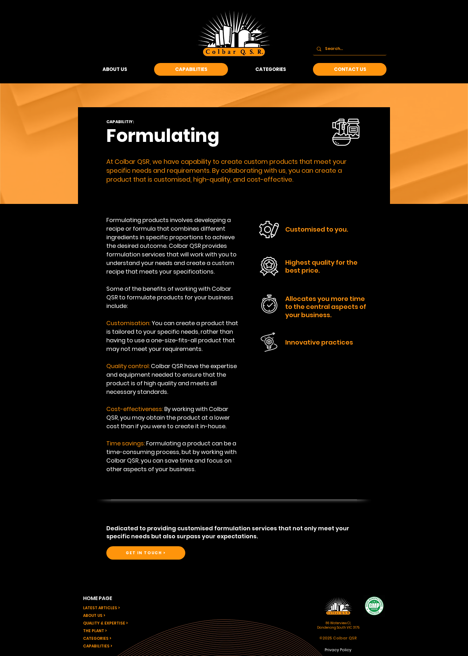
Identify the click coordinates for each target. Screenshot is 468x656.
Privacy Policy (338, 650)
